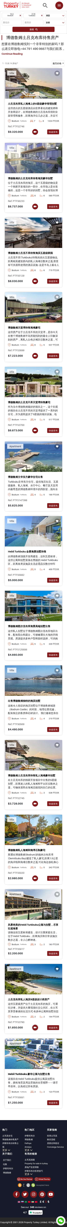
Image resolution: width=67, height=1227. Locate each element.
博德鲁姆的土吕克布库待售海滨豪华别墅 (30, 178)
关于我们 (7, 1160)
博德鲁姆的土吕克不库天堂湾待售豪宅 (29, 402)
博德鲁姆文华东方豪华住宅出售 (25, 476)
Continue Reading (12, 53)
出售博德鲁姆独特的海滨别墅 (24, 700)
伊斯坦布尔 (30, 1135)
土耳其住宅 (7, 1135)
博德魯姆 (7, 1172)
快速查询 (53, 132)
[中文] (29, 1201)
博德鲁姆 (29, 1139)
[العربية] (26, 1201)
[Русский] (22, 1201)
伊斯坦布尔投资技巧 (34, 1171)
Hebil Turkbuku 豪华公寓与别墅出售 (29, 1074)
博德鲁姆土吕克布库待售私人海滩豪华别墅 (31, 775)
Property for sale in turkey (36, 1163)
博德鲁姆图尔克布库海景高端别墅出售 (29, 626)
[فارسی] (33, 1201)
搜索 (32, 29)
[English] (19, 1201)
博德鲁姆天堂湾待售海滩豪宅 (24, 327)
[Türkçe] (36, 1201)
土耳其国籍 (30, 1159)
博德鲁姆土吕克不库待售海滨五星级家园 (30, 252)
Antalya (28, 1147)
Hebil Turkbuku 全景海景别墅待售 (27, 551)
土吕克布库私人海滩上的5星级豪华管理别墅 (32, 103)
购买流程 (51, 1139)
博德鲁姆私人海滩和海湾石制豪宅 (26, 850)
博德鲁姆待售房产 (10, 1139)
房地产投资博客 (32, 1167)
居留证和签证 (53, 1143)
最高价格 (57, 63)
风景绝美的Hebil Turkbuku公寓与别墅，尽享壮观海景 (33, 926)
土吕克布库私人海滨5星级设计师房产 (29, 999)
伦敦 (5, 1164)
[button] (12, 15)
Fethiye (28, 1143)
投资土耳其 (52, 1135)
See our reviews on (33, 1207)
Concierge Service (55, 1147)
